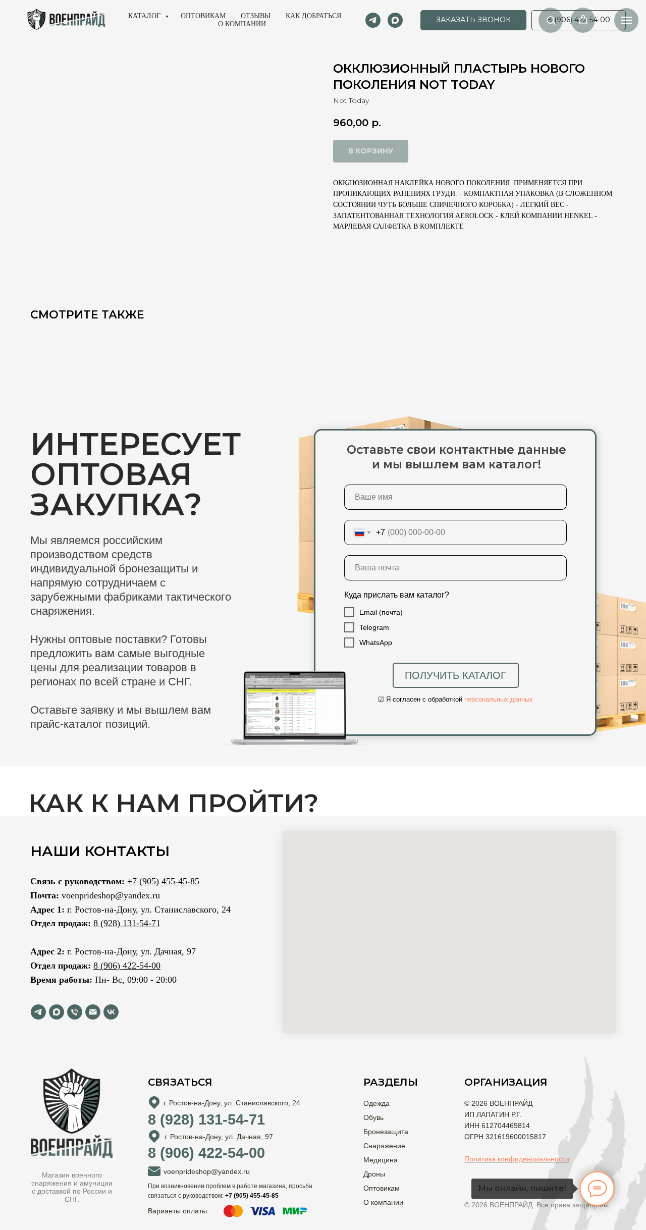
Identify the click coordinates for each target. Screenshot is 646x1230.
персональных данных (498, 699)
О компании (242, 24)
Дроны (374, 1174)
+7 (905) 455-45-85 (163, 881)
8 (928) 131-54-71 (126, 923)
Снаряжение (384, 1146)
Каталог (145, 16)
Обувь (373, 1117)
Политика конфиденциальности (516, 1159)
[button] (473, 20)
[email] (92, 1012)
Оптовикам (203, 16)
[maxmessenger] (395, 20)
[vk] (111, 1012)
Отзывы (256, 16)
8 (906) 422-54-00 (126, 965)
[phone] (74, 1012)
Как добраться (313, 16)
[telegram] (373, 20)
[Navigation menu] (626, 20)
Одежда (376, 1103)
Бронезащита (385, 1132)
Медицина (380, 1160)
